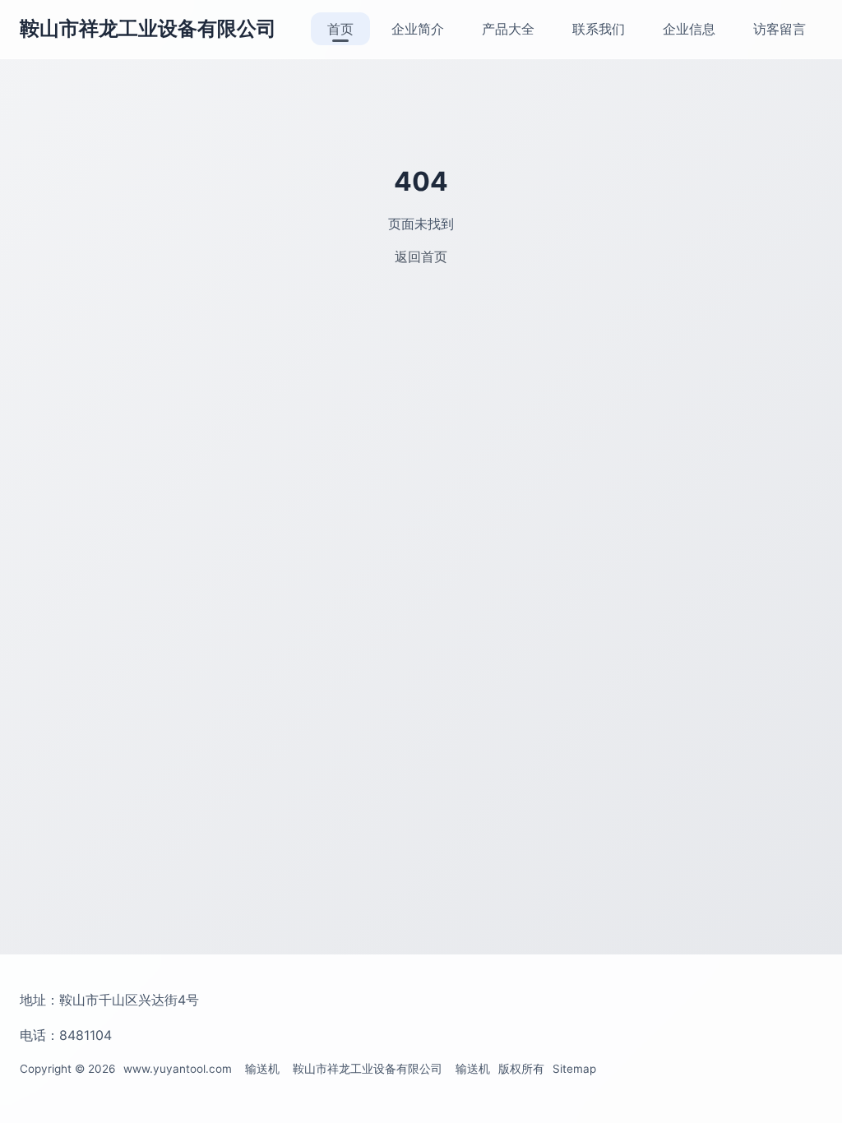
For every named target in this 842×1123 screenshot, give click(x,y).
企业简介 (417, 29)
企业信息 (689, 29)
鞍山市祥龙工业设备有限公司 (148, 28)
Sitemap (574, 1068)
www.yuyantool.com (177, 1068)
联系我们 (598, 29)
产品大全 (508, 29)
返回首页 (421, 256)
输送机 (262, 1068)
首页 (340, 29)
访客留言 (779, 29)
